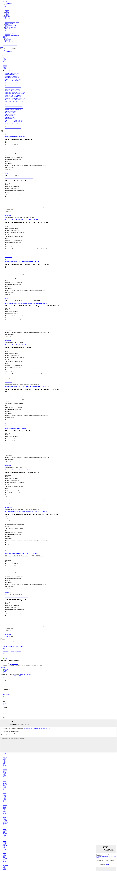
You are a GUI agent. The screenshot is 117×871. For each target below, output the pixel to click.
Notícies (4, 37)
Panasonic (7, 12)
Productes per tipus (6, 16)
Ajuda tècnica (8, 39)
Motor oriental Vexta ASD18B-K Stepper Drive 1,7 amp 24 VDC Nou (22, 219)
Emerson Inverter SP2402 (10, 112)
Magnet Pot (7, 34)
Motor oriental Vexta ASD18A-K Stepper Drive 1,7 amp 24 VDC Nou (22, 261)
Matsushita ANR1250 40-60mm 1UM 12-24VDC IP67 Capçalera (21, 553)
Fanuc (6, 7)
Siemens (7, 14)
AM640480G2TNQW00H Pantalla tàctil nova (16, 597)
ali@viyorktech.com (14, 664)
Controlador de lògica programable (12, 22)
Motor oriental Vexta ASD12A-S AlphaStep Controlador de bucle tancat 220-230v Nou (27, 386)
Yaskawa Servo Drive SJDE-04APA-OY (13, 128)
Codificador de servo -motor (10, 25)
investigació (7, 173)
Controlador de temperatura (10, 27)
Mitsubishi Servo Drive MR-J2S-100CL (13, 87)
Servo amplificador (9, 23)
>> (9, 636)
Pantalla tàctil (7, 28)
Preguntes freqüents (9, 41)
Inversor (7, 19)
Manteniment (7, 40)
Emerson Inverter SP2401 (10, 118)
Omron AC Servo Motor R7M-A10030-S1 (13, 102)
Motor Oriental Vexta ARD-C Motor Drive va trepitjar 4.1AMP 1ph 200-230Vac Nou (26, 511)
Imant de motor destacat (10, 31)
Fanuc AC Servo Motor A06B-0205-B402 (13, 106)
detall (11, 173)
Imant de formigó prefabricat (10, 33)
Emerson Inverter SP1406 (10, 115)
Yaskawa (7, 15)
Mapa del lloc (22, 674)
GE (6, 9)
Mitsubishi (7, 10)
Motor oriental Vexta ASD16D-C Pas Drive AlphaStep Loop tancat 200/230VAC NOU (26, 303)
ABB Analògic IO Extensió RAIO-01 (12, 124)
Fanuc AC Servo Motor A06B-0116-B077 (13, 109)
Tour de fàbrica (8, 43)
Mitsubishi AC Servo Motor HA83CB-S (13, 96)
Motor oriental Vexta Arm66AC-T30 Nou (15, 428)
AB (6, 4)
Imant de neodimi (8, 30)
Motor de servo (8, 17)
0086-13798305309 (14, 662)
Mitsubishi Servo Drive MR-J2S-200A (12, 83)
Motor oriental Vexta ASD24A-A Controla (15, 136)
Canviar (6, 26)
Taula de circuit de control (10, 18)
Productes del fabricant (7, 3)
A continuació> (6, 636)
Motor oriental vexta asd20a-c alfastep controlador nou (19, 178)
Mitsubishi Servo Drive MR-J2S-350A (12, 80)
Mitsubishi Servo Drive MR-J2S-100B (12, 90)
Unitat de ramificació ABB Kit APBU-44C (13, 121)
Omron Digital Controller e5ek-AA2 (12, 77)
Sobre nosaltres (6, 42)
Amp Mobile (28, 674)
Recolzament (5, 38)
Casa (4, 50)
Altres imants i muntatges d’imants (12, 35)
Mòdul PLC (7, 21)
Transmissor (7, 29)
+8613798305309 (6, 711)
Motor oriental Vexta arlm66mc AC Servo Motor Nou (18, 470)
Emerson (7, 6)
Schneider (7, 13)
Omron (6, 11)
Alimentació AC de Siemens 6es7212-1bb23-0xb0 (15, 93)
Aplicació (5, 36)
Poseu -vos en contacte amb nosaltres (10, 45)
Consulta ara (2, 667)
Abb (6, 5)
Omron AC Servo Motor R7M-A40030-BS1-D (14, 99)
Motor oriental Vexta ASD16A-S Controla (15, 345)
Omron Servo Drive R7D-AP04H (11, 74)
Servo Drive (7, 24)
